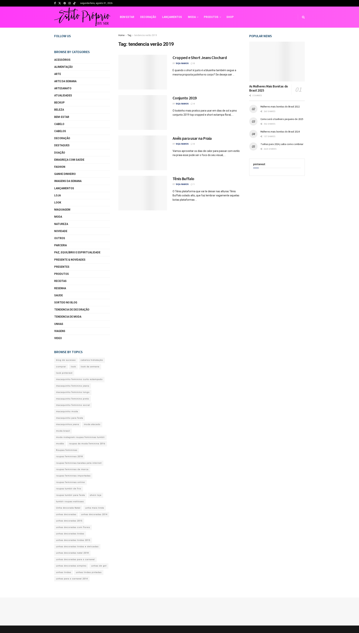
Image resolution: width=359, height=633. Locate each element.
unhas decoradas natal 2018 (72, 553)
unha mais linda (94, 508)
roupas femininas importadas (73, 476)
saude (58, 295)
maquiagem (62, 209)
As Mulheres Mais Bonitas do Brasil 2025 (268, 88)
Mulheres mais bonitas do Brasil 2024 (280, 131)
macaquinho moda (67, 411)
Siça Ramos (182, 63)
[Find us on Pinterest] (65, 3)
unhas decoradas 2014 (94, 514)
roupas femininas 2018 (69, 456)
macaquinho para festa (69, 418)
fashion (59, 166)
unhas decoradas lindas (70, 533)
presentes (61, 266)
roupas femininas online (70, 482)
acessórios (62, 59)
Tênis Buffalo (183, 178)
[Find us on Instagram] (69, 3)
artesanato (62, 88)
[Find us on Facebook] (55, 3)
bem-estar (61, 116)
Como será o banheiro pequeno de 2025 (281, 119)
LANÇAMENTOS (172, 17)
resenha (60, 288)
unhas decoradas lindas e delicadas (77, 546)
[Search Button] (303, 17)
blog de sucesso (66, 360)
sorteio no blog (65, 302)
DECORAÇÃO (148, 17)
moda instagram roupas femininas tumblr (80, 437)
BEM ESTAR (127, 17)
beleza (59, 109)
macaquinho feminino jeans (72, 386)
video (58, 338)
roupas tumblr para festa (70, 495)
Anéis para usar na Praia (192, 138)
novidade (60, 231)
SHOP (230, 17)
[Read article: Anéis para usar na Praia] (142, 152)
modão (60, 443)
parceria (60, 245)
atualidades (63, 95)
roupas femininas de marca (72, 469)
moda (58, 216)
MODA (192, 17)
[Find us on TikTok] (74, 3)
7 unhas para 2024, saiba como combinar (281, 144)
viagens (59, 331)
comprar (61, 366)
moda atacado (92, 424)
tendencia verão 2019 (145, 35)
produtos (61, 273)
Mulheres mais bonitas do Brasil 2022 (280, 106)
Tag (129, 35)
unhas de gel (99, 566)
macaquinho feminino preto (72, 399)
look (57, 202)
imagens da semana (68, 181)
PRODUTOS (211, 17)
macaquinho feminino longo (73, 392)
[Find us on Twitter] (59, 3)
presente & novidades (69, 259)
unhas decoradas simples (71, 566)
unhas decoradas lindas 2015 (73, 540)
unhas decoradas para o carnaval (75, 559)
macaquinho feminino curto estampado (79, 379)
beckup (59, 102)
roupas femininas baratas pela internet (79, 463)
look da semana (90, 366)
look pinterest (64, 373)
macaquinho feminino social (73, 405)
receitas (60, 281)
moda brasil (63, 431)
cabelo (59, 124)
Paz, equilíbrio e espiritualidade (77, 252)
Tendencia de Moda (67, 316)
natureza (61, 224)
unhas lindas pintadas (89, 572)
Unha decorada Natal (68, 508)
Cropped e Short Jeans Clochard (200, 57)
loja (57, 195)
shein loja (95, 495)
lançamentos (64, 188)
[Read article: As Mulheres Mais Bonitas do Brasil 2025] (277, 61)
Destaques (62, 145)
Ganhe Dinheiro (65, 173)
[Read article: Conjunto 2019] (142, 112)
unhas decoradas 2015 (69, 521)
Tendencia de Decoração (71, 309)
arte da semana (65, 81)
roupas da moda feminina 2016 (87, 443)
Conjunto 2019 (185, 98)
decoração (62, 138)
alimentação (63, 66)
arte (57, 73)
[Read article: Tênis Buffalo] (142, 193)
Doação (59, 152)
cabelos (60, 131)
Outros (59, 238)
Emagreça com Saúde (69, 159)
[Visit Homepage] (82, 17)
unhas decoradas (66, 514)
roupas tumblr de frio (68, 488)
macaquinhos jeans (67, 424)
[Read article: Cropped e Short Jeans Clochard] (142, 72)
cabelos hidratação (92, 360)
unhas (58, 323)
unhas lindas (63, 572)
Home (121, 35)
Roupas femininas (66, 450)
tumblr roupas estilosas (70, 501)
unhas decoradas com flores (73, 527)
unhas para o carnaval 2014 (72, 579)
